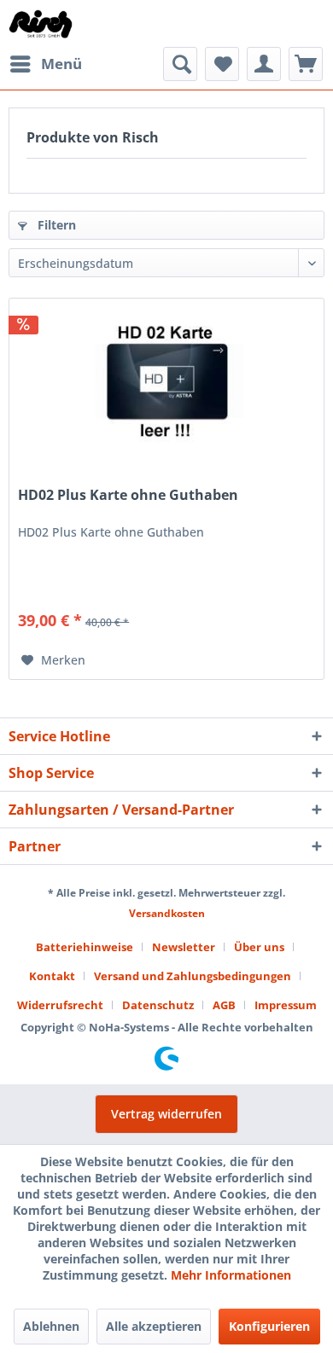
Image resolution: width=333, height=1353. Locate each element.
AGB (224, 1005)
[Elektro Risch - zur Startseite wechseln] (41, 23)
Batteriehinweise (84, 947)
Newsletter (183, 947)
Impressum (285, 1005)
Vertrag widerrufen (166, 1114)
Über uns (259, 947)
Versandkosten (167, 913)
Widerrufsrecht (60, 1005)
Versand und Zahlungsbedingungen (192, 976)
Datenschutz (158, 1005)
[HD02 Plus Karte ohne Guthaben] (166, 384)
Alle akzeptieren (154, 1326)
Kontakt (52, 976)
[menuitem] (45, 64)
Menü (61, 63)
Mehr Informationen (231, 1275)
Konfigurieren (269, 1326)
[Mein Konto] (264, 64)
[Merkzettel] (222, 64)
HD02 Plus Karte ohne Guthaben (128, 495)
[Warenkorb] (306, 64)
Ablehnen (51, 1326)
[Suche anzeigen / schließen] (180, 64)
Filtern (55, 225)
